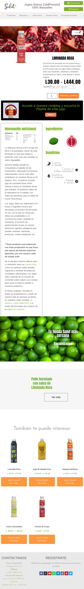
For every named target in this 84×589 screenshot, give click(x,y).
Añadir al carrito (68, 96)
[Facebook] (41, 573)
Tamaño (46, 87)
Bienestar (23, 15)
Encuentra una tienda (69, 15)
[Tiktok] (62, 573)
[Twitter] (71, 573)
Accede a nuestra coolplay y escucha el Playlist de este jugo (51, 107)
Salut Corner (37, 15)
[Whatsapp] (54, 573)
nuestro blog (30, 264)
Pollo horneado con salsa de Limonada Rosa (41, 383)
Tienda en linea (51, 15)
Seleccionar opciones (14, 481)
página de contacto (15, 309)
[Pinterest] (66, 573)
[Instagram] (45, 573)
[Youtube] (50, 573)
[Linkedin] (58, 573)
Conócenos (11, 15)
